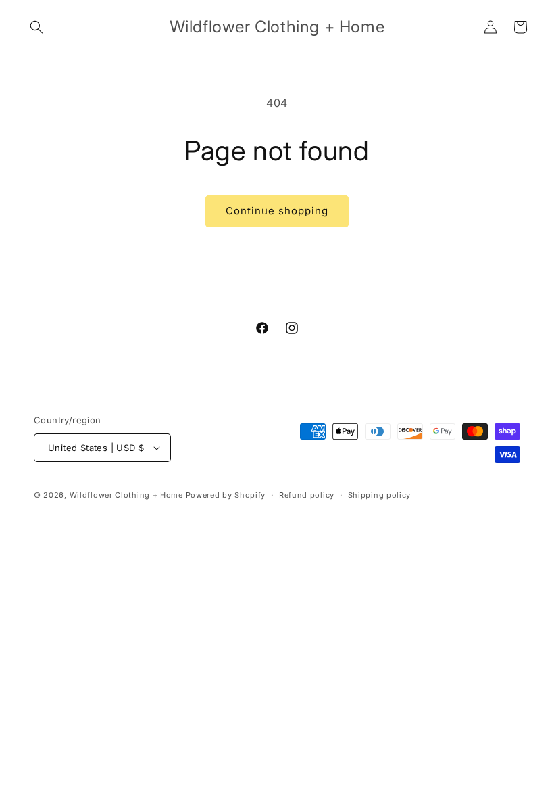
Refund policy (306, 495)
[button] (36, 27)
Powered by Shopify (226, 495)
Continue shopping (277, 210)
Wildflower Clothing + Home (126, 495)
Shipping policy (379, 495)
